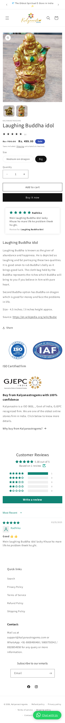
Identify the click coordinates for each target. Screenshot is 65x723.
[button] (7, 18)
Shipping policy (43, 710)
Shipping (20, 146)
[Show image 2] (22, 111)
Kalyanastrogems (19, 704)
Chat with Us (50, 715)
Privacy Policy (15, 587)
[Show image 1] (9, 111)
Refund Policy (15, 603)
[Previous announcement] (7, 5)
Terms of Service (16, 595)
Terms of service (25, 710)
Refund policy (38, 704)
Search (11, 578)
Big (41, 159)
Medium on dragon (20, 159)
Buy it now (32, 197)
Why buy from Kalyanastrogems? (22, 428)
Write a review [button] (32, 499)
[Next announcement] (58, 5)
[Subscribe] (51, 673)
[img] (11, 522)
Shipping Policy (16, 611)
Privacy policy (54, 704)
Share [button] (9, 327)
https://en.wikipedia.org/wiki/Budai (35, 317)
